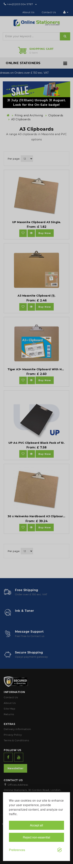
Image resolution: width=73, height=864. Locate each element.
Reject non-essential (36, 837)
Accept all (36, 825)
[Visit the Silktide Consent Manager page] (59, 849)
